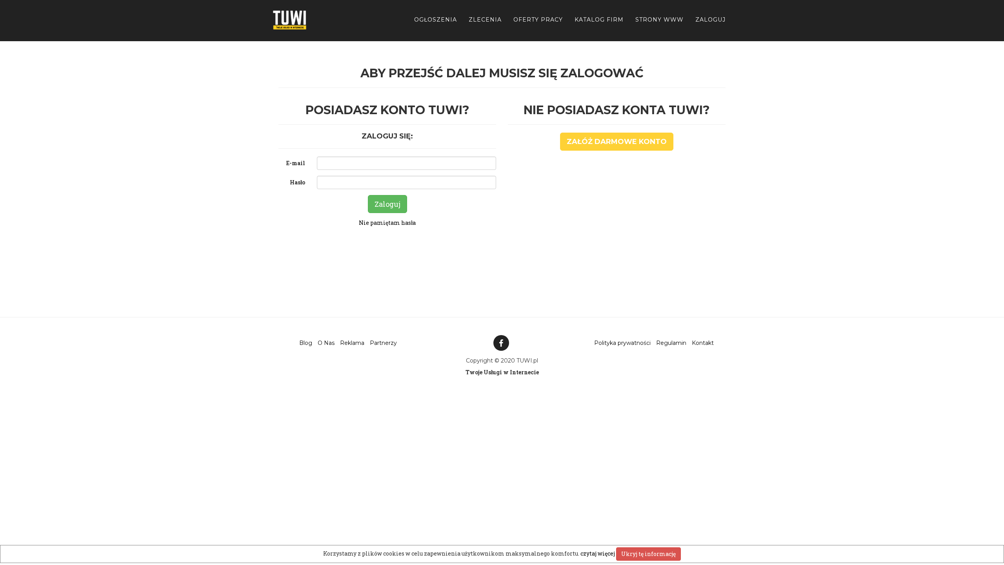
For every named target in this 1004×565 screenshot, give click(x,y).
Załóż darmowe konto (617, 141)
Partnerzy (383, 342)
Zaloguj (710, 19)
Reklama (352, 342)
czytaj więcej (598, 553)
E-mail (295, 163)
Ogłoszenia (435, 19)
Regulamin (671, 342)
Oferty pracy (538, 19)
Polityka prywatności (622, 342)
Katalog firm (599, 19)
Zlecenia (485, 19)
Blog (305, 342)
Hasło (297, 182)
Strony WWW (659, 19)
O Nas (326, 342)
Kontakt (703, 342)
